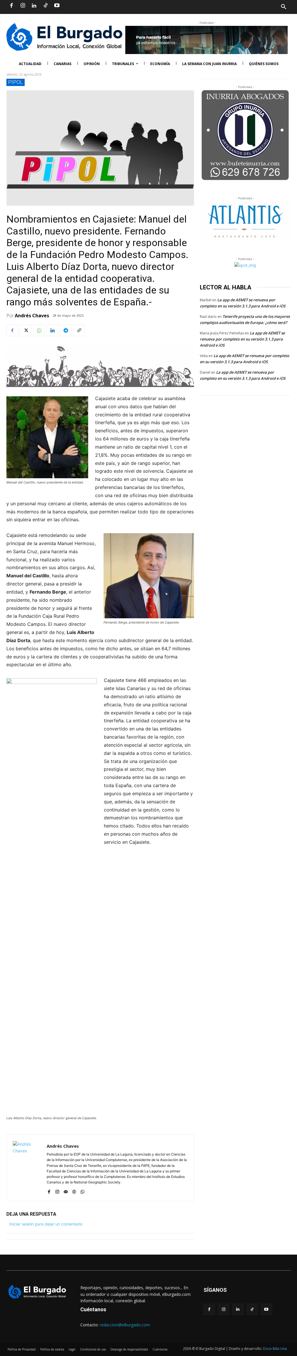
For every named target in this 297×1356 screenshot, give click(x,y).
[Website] (74, 1190)
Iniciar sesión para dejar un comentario (45, 1223)
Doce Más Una (275, 1348)
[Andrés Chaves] (27, 1168)
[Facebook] (11, 6)
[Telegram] (65, 330)
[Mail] (66, 1190)
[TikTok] (45, 6)
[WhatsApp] (39, 330)
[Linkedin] (34, 6)
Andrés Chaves (32, 315)
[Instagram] (23, 6)
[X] (25, 330)
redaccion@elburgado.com (125, 1325)
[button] (219, 7)
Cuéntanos (93, 1309)
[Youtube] (57, 6)
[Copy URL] (79, 330)
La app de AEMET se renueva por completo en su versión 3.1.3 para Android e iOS (242, 339)
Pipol (15, 82)
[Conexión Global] (61, 37)
